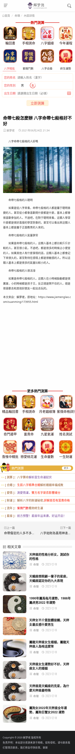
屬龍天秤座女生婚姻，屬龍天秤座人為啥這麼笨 (49, 644)
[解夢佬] (37, 8)
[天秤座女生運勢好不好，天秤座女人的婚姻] (14, 671)
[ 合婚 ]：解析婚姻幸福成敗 (32, 485)
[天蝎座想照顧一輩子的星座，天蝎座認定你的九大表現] (14, 583)
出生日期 (10, 93)
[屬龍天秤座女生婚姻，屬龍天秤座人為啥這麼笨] (14, 649)
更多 (66, 468)
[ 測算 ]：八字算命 (26, 477)
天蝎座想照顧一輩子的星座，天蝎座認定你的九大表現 (49, 578)
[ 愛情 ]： (30, 492)
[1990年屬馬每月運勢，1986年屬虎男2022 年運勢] (14, 605)
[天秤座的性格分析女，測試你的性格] (14, 561)
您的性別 (10, 85)
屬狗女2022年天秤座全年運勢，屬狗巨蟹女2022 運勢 (48, 710)
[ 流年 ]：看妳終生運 (22, 508)
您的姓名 (10, 77)
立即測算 (37, 103)
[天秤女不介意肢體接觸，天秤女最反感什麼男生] (14, 627)
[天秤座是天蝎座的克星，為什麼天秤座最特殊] (14, 693)
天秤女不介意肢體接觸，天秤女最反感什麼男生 (49, 622)
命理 (17, 15)
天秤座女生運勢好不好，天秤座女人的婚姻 (49, 666)
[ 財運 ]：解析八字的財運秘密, (35, 500)
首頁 (7, 15)
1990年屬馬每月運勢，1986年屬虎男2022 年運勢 (50, 600)
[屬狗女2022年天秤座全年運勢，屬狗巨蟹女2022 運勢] (14, 715)
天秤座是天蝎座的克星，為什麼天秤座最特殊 (49, 688)
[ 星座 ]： (33, 516)
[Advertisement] (37, 348)
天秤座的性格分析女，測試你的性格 (49, 556)
